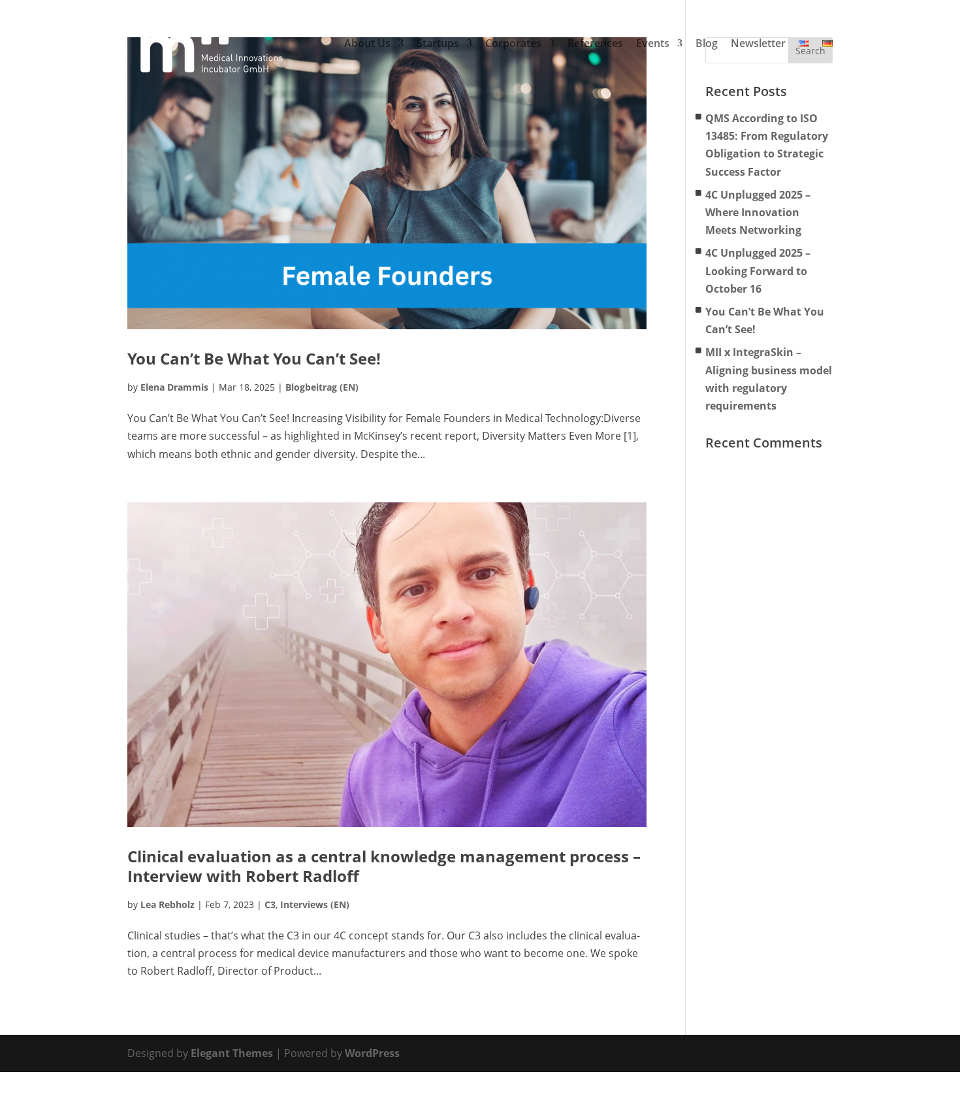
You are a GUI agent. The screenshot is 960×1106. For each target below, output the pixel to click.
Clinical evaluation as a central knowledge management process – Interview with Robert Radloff (384, 865)
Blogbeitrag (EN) (322, 387)
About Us (367, 44)
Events (652, 44)
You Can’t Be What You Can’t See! (254, 358)
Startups (438, 44)
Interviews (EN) (314, 904)
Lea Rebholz (167, 904)
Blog (707, 44)
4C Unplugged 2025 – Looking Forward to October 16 (757, 270)
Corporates (513, 44)
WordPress (372, 1053)
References (595, 44)
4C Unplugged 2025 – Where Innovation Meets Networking (757, 212)
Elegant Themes (232, 1053)
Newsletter (758, 44)
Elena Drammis (174, 387)
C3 (270, 904)
